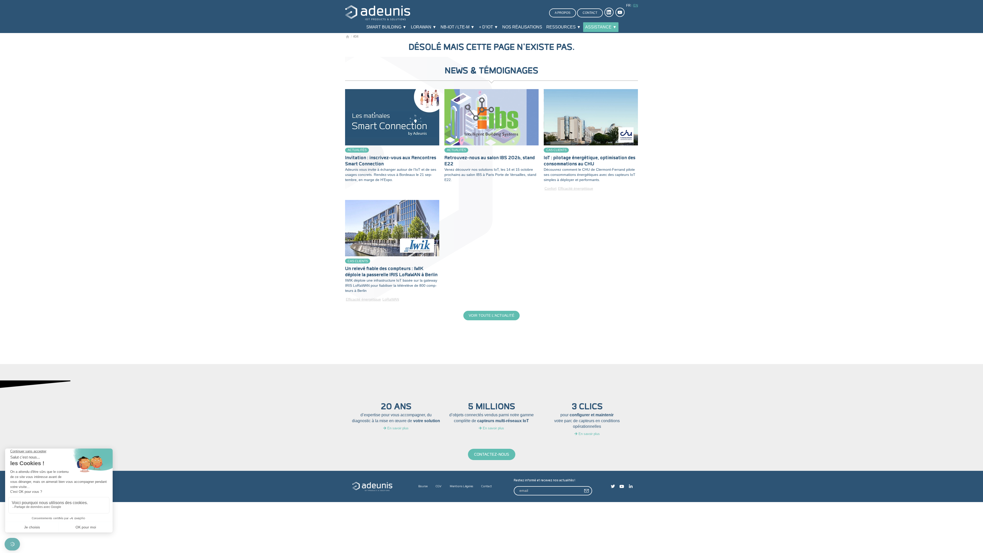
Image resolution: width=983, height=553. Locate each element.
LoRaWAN (390, 299)
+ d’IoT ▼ (488, 27)
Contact (590, 13)
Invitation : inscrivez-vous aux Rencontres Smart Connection (390, 161)
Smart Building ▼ (386, 27)
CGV (439, 486)
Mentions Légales (461, 486)
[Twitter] (613, 486)
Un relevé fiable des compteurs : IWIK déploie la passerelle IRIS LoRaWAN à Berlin (391, 271)
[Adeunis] (377, 12)
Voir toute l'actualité (491, 315)
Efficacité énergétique (575, 188)
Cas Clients (556, 150)
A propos (562, 13)
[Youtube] (622, 486)
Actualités (357, 150)
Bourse (423, 486)
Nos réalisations (522, 27)
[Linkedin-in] (631, 486)
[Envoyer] (587, 490)
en (635, 5)
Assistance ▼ (601, 27)
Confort (550, 188)
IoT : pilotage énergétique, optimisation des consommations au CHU (589, 161)
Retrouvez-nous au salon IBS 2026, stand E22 (489, 161)
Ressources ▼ (563, 27)
